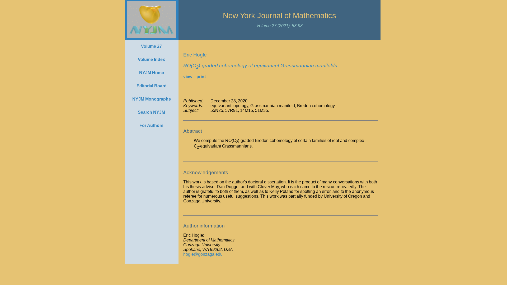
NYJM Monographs (151, 99)
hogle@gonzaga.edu (203, 254)
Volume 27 (151, 46)
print (201, 76)
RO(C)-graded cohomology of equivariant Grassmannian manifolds (260, 65)
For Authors (151, 125)
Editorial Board (152, 86)
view (187, 76)
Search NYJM (151, 112)
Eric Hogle (195, 55)
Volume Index (151, 59)
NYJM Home (151, 72)
